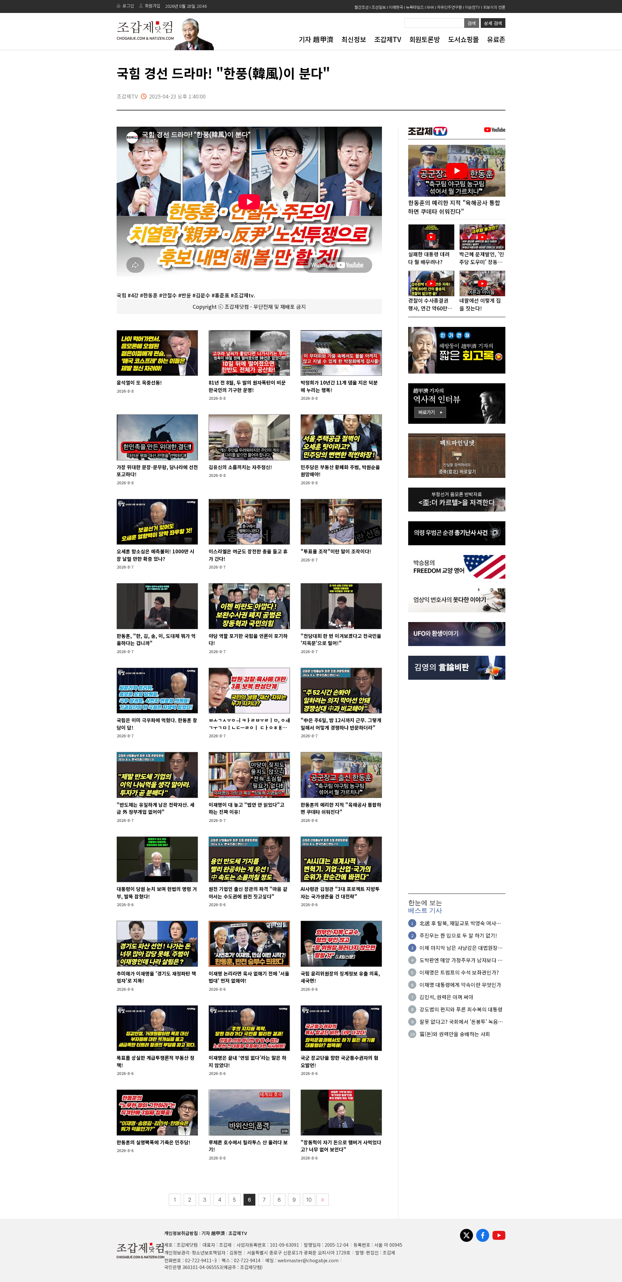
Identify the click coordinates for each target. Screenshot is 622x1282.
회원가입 (152, 6)
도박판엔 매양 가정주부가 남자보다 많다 (461, 960)
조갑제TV (387, 39)
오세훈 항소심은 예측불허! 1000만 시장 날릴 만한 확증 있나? (155, 555)
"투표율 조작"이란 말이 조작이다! (336, 551)
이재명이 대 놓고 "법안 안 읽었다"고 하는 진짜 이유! (246, 808)
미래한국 (396, 7)
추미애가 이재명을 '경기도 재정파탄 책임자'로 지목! (156, 977)
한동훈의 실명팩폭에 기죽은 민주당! (153, 1142)
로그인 (128, 6)
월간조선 (361, 7)
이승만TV (472, 7)
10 (309, 1200)
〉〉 (322, 1200)
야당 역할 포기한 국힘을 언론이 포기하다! (248, 639)
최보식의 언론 (494, 7)
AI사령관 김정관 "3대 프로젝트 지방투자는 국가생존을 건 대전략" (340, 892)
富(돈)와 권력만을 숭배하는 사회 (455, 1034)
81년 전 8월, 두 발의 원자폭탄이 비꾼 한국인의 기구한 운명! (247, 386)
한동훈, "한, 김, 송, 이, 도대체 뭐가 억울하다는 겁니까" (156, 639)
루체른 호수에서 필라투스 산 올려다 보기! (248, 1146)
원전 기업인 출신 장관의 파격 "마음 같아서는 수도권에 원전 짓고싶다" (248, 892)
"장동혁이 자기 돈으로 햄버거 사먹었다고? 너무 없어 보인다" (341, 1146)
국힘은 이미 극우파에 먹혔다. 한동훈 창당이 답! (157, 724)
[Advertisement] (456, 786)
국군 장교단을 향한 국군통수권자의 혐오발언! (339, 1061)
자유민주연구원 (449, 7)
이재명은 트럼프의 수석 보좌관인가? (459, 972)
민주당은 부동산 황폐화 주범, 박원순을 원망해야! (340, 471)
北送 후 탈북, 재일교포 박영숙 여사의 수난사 (460, 923)
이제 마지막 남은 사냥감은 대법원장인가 (461, 948)
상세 (493, 23)
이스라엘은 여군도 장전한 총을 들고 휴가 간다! (248, 555)
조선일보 (379, 7)
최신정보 (353, 39)
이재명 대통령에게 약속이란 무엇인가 (460, 984)
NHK (430, 7)
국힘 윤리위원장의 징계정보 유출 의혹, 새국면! (340, 977)
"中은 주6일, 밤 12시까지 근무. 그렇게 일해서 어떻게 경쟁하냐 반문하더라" (341, 724)
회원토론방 (424, 39)
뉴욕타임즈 (415, 7)
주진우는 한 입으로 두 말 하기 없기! (458, 935)
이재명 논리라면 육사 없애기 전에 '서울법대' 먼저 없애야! (249, 977)
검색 (471, 23)
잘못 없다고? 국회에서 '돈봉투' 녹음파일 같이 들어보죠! (461, 1021)
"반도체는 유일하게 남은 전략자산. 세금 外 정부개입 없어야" (155, 808)
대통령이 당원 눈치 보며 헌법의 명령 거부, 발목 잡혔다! (157, 892)
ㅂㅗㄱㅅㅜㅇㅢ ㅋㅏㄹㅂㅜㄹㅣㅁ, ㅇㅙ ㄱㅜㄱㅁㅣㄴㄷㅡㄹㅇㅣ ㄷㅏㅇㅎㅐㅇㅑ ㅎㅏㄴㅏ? (249, 724)
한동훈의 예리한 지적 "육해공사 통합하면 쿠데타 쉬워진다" (341, 808)
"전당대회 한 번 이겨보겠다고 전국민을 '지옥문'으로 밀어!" (341, 639)
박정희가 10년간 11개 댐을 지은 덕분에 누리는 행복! (339, 386)
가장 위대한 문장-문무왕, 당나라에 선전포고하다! (157, 471)
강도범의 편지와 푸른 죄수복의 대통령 (461, 1009)
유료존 (496, 39)
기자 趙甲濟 (316, 39)
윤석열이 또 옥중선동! (139, 382)
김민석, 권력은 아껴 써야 (446, 997)
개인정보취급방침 (181, 1233)
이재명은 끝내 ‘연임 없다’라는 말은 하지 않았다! (247, 1061)
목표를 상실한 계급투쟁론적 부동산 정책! (155, 1061)
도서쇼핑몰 (463, 39)
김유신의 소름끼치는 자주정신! (240, 467)
